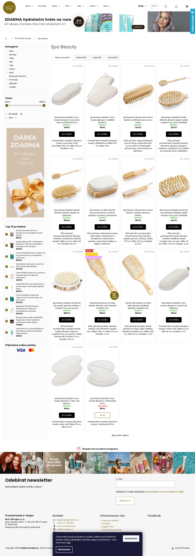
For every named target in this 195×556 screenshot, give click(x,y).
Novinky (12, 54)
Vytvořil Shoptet (182, 548)
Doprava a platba (110, 520)
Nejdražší (97, 57)
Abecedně (113, 57)
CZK (154, 6)
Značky (12, 87)
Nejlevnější (81, 57)
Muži (11, 72)
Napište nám (108, 526)
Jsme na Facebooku (66, 526)
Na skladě (15, 114)
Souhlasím (131, 538)
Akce (11, 51)
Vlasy (11, 58)
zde (68, 542)
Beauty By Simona (17, 76)
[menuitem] (29, 6)
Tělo (11, 65)
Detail (102, 415)
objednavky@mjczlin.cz (67, 520)
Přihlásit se (125, 500)
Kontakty (106, 523)
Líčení (12, 69)
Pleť (11, 61)
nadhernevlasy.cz (65, 529)
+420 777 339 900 (65, 523)
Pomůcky (13, 79)
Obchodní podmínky (112, 530)
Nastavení (64, 549)
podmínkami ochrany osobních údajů (165, 491)
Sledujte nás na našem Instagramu (100, 449)
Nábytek (13, 83)
